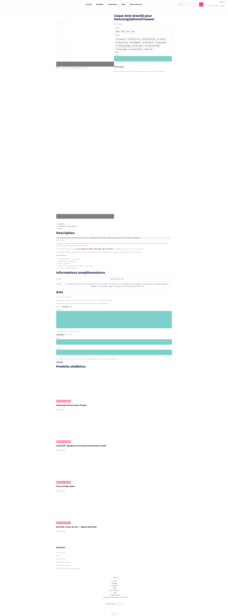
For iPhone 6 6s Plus (93, 284)
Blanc (112, 279)
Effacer (117, 52)
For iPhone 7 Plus (114, 284)
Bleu (115, 279)
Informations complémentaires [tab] (67, 226)
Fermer (115, 577)
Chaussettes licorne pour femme (71, 405)
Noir (119, 279)
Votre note (59, 306)
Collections (114, 586)
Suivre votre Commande (63, 562)
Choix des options (63, 401)
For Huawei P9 (69, 284)
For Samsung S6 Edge (159, 284)
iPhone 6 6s (140, 286)
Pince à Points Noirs (65, 486)
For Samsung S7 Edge (105, 286)
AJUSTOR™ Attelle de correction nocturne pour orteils (81, 446)
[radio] (117, 31)
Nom (58, 338)
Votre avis (59, 310)
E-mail (58, 348)
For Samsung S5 (136, 284)
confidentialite (60, 559)
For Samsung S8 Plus (129, 286)
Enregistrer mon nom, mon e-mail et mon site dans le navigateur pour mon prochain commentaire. (88, 359)
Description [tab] (61, 224)
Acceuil (114, 581)
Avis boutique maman (62, 565)
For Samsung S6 (147, 284)
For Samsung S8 (117, 286)
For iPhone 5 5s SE (81, 284)
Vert (122, 279)
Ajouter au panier (119, 66)
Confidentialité (115, 595)
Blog (114, 588)
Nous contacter (61, 552)
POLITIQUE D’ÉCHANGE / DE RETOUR (68, 568)
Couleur (117, 28)
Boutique (114, 583)
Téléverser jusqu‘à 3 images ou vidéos (68, 331)
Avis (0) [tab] (60, 228)
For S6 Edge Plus (126, 284)
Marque (117, 35)
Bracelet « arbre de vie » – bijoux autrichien (76, 527)
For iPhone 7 (104, 284)
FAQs (57, 556)
